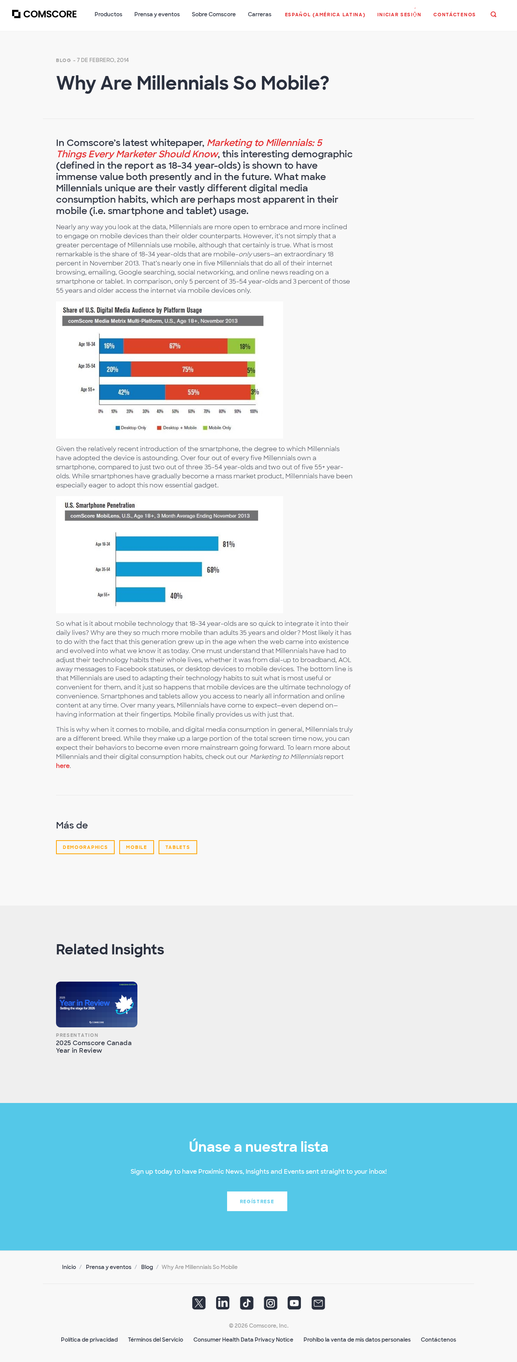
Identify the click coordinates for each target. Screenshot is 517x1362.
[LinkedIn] (223, 1305)
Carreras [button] (259, 14)
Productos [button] (108, 14)
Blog (64, 60)
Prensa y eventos (108, 1267)
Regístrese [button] (257, 1202)
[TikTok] (247, 1305)
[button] (325, 18)
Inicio (69, 1267)
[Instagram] (270, 1305)
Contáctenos (438, 1339)
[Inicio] (44, 18)
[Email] (318, 1305)
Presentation (77, 1035)
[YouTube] (294, 1305)
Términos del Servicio (155, 1339)
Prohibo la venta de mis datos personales (357, 1339)
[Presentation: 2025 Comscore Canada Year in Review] (96, 1004)
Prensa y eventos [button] (157, 14)
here (63, 766)
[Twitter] (199, 1305)
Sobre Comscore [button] (214, 14)
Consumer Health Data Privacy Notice (243, 1339)
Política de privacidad (89, 1339)
